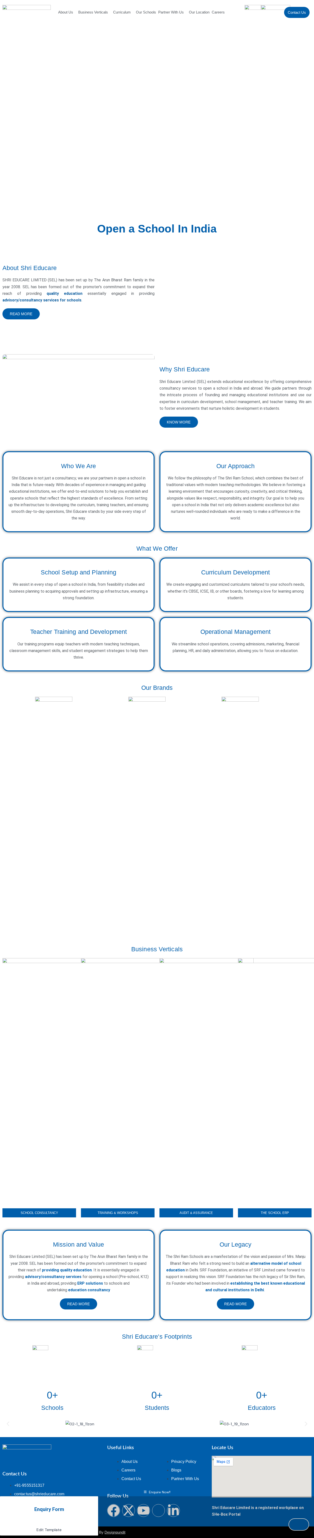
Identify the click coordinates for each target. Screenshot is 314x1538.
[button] (8, 1424)
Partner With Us (171, 12)
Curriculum (122, 12)
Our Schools (146, 12)
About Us (65, 12)
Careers (218, 12)
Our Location (199, 12)
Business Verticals (93, 12)
